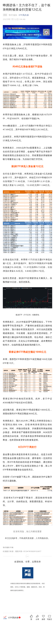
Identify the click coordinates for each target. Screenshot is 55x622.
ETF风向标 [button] (24, 15)
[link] (14, 617)
